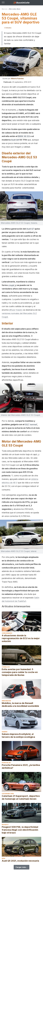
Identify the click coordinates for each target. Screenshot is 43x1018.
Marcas (4, 9)
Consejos (6, 667)
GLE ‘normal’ (31, 424)
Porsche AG (6, 763)
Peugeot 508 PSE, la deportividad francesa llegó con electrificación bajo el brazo (20, 830)
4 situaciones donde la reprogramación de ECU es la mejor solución (21, 638)
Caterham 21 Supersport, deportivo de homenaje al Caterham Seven (21, 797)
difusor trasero (15, 310)
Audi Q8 (15, 140)
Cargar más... (21, 867)
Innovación (6, 701)
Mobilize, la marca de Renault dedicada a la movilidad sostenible (20, 704)
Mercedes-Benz (14, 9)
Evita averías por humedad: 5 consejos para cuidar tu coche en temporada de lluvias (20, 672)
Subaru (4, 732)
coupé (11, 285)
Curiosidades (7, 633)
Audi (3, 858)
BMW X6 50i (24, 136)
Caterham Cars (8, 793)
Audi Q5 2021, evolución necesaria (20, 860)
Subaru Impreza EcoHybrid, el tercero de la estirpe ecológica (18, 735)
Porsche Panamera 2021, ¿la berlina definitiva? (21, 766)
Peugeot (5, 824)
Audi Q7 (30, 229)
